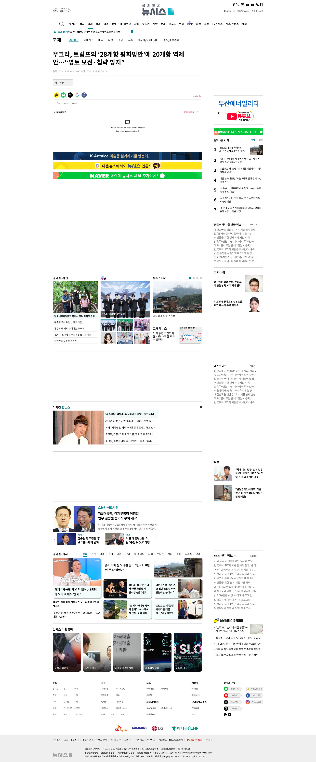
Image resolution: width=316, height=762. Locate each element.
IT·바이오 (125, 24)
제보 (244, 24)
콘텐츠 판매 (101, 739)
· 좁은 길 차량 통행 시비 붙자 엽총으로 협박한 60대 (238, 649)
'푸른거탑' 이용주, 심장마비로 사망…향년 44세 (129, 414)
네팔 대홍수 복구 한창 (164, 316)
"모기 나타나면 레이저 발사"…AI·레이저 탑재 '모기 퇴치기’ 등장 (139, 609)
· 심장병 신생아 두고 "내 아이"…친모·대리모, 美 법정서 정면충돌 (238, 638)
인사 (103, 714)
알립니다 (210, 739)
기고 (118, 694)
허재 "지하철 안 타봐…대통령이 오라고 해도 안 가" (130, 427)
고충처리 (128, 739)
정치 (82, 24)
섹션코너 (104, 708)
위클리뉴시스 (257, 11)
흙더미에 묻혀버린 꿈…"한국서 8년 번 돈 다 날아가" (127, 567)
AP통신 (195, 688)
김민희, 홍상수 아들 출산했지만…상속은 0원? (128, 441)
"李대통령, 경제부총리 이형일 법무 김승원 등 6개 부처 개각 (118, 515)
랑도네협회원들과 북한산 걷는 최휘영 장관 (74, 316)
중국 (120, 40)
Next (156, 539)
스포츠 (172, 24)
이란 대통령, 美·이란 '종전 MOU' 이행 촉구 (138, 542)
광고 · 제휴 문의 (71, 739)
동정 (122, 714)
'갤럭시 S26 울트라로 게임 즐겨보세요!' (73, 334)
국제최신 (74, 40)
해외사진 (165, 688)
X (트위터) (234, 701)
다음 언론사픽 (256, 688)
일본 (130, 40)
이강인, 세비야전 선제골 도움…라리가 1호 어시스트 (76, 604)
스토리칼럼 (120, 688)
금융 (106, 24)
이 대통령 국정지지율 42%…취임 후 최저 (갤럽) (164, 336)
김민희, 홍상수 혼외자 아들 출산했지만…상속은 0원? (139, 588)
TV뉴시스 (217, 24)
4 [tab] (201, 278)
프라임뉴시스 (243, 11)
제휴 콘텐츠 (232, 24)
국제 (90, 24)
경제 (98, 24)
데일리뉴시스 (121, 708)
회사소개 (57, 739)
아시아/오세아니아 (148, 40)
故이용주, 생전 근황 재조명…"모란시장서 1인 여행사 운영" (130, 421)
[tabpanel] (177, 301)
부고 (113, 714)
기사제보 (140, 739)
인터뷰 (104, 701)
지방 (155, 24)
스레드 (234, 708)
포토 (206, 24)
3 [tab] (197, 278)
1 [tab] (190, 278)
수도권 (146, 24)
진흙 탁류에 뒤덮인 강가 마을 (68, 322)
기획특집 (119, 701)
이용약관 (151, 739)
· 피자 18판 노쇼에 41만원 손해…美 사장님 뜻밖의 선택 (238, 654)
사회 (136, 24)
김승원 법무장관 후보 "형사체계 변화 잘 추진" (89, 542)
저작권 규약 (115, 739)
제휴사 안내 (87, 739)
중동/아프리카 (171, 40)
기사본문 (59, 83)
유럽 (110, 40)
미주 (100, 40)
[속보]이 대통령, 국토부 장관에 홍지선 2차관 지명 (84, 31)
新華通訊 (196, 694)
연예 (181, 24)
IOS (193, 714)
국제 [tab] (253, 139)
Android (195, 707)
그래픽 (149, 694)
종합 (85, 554)
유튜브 (234, 695)
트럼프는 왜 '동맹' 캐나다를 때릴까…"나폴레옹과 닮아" (166, 609)
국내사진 (150, 688)
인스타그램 (256, 701)
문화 (163, 24)
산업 (114, 24)
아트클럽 (104, 694)
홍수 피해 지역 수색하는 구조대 (69, 328)
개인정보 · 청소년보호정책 (171, 739)
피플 (217, 462)
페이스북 (256, 695)
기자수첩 (219, 272)
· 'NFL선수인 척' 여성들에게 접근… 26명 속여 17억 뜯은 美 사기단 (238, 643)
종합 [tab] (261, 139)
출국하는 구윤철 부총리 (65, 340)
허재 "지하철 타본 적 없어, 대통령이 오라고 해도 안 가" (75, 591)
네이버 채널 (234, 688)
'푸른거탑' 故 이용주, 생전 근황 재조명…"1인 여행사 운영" (76, 614)
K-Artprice (229, 11)
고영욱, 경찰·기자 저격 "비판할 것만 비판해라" (129, 434)
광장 (198, 24)
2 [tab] (194, 278)
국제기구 (88, 40)
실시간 (73, 24)
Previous (54, 539)
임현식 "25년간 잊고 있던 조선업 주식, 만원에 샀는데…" (166, 588)
